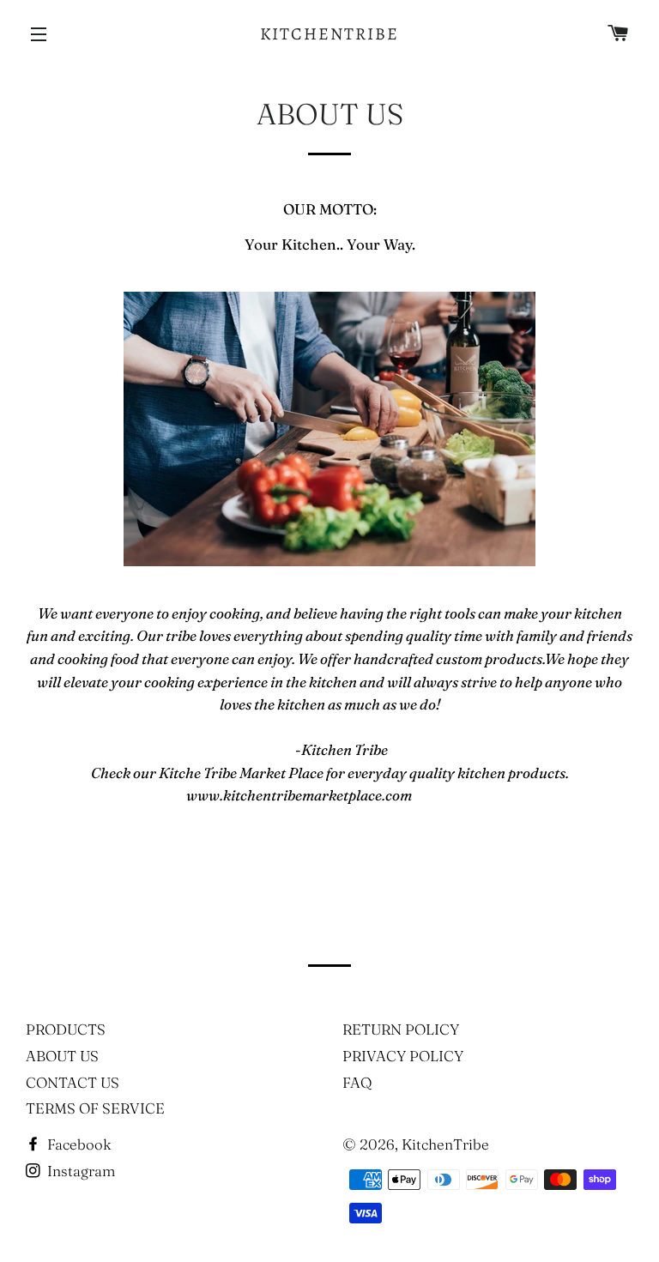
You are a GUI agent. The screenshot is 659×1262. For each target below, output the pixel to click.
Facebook (78, 1144)
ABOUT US (62, 1056)
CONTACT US (72, 1082)
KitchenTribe (330, 33)
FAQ (357, 1082)
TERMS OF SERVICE (95, 1108)
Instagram (79, 1171)
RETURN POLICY (400, 1029)
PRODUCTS (66, 1029)
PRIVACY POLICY (402, 1056)
